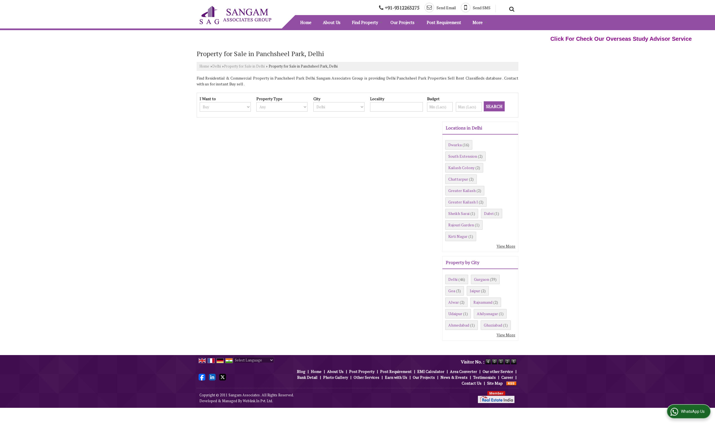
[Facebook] (202, 376)
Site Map (495, 383)
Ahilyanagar (487, 313)
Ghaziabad (493, 325)
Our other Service (498, 371)
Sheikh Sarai (458, 213)
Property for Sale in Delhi (244, 66)
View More (506, 246)
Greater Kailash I (463, 202)
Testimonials (484, 377)
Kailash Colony (461, 167)
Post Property (362, 371)
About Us (331, 22)
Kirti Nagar (458, 236)
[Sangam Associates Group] (235, 15)
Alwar (453, 302)
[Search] (510, 8)
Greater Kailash (462, 190)
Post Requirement (444, 22)
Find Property (365, 22)
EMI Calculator (430, 371)
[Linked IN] (212, 376)
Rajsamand (482, 302)
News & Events (454, 377)
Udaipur (455, 313)
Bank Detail (307, 377)
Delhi (216, 66)
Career (507, 377)
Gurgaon (481, 279)
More (478, 22)
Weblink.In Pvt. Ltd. (258, 401)
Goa (451, 290)
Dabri (489, 213)
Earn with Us (396, 377)
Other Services (366, 377)
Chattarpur (458, 179)
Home (305, 22)
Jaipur (475, 290)
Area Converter (463, 371)
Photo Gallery (335, 377)
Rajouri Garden (461, 224)
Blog (301, 371)
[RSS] (511, 383)
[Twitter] (222, 376)
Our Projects (402, 22)
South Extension (462, 156)
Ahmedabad (458, 325)
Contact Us (472, 383)
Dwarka (455, 144)
